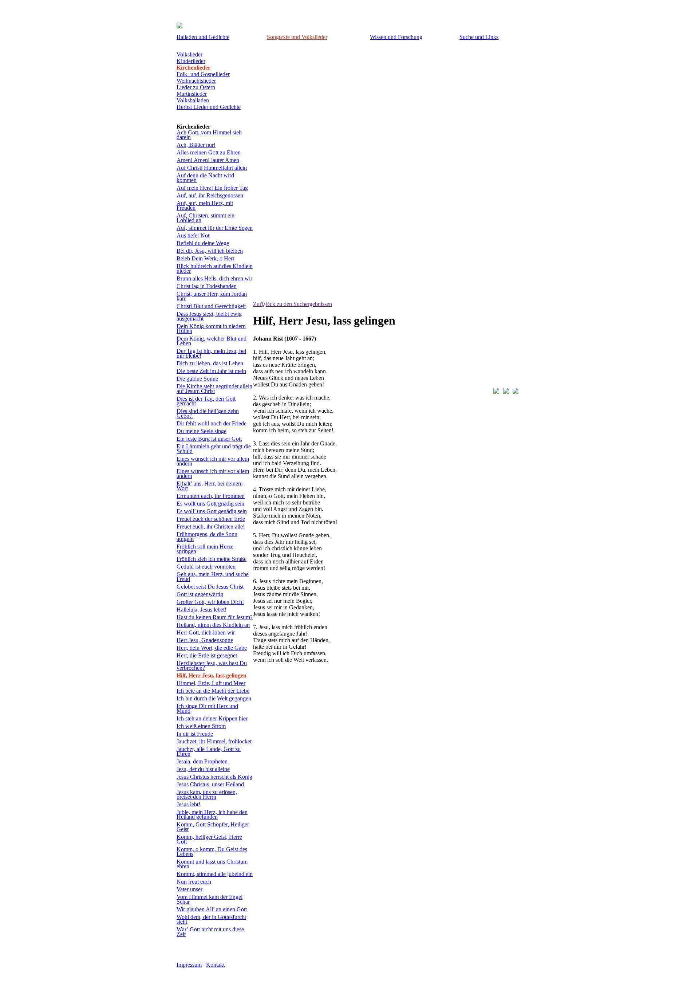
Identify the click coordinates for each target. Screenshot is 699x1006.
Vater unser (189, 889)
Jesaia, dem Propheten (202, 761)
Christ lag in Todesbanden (207, 286)
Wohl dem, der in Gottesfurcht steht (211, 919)
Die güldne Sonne (197, 379)
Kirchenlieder (193, 67)
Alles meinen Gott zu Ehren (209, 152)
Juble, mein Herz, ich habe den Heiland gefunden (212, 814)
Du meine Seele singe (201, 431)
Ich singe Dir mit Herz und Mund (207, 708)
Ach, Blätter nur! (196, 145)
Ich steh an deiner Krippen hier (212, 718)
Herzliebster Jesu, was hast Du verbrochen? (212, 665)
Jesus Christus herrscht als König (214, 777)
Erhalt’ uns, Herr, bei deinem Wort (209, 485)
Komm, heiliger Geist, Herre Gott (209, 839)
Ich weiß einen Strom (201, 726)
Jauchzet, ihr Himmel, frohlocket (214, 741)
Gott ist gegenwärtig (200, 594)
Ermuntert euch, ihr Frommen (211, 496)
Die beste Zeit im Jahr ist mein (211, 371)
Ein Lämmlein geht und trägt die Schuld (214, 448)
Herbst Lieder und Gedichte (209, 107)
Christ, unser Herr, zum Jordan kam (212, 296)
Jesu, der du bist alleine (203, 769)
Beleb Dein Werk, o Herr (205, 258)
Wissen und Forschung (396, 37)
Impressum (189, 965)
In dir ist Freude (195, 734)
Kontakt (215, 965)
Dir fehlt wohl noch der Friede (211, 423)
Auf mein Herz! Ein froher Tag (212, 188)
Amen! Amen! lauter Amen (208, 160)
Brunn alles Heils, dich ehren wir (214, 278)
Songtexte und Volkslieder (297, 37)
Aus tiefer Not (193, 235)
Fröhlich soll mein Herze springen (205, 548)
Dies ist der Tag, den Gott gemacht (206, 401)
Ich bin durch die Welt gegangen (214, 698)
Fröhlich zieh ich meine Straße (211, 559)
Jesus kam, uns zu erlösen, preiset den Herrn (207, 794)
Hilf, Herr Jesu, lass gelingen (211, 675)
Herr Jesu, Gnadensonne (205, 640)
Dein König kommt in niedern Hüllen (211, 328)
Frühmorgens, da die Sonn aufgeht (207, 536)
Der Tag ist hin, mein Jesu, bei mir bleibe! (211, 353)
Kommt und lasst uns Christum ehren (212, 863)
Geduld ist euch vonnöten (206, 566)
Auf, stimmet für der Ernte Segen (215, 228)
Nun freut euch (194, 882)
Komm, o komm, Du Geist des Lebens (212, 851)
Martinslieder (192, 94)
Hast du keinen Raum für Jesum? (215, 617)
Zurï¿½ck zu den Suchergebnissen (292, 304)
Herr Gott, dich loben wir (206, 632)
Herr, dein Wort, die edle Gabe (212, 648)
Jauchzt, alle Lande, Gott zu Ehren (209, 751)
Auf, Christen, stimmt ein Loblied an (205, 217)
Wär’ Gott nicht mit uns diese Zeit (210, 931)
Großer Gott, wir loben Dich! (210, 602)
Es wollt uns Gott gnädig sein (210, 503)
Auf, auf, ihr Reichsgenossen (210, 195)
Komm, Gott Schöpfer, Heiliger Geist (213, 826)
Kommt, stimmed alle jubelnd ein (215, 874)
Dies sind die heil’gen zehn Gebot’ (208, 413)
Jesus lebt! (188, 804)
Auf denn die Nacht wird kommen (205, 177)
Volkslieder (189, 54)
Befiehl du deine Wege (203, 243)
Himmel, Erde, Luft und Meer (211, 683)
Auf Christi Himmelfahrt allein (212, 168)
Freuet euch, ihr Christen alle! (211, 526)
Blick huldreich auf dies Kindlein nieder (215, 268)
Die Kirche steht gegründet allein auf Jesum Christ (214, 388)
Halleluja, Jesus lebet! (201, 609)
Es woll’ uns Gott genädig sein (212, 511)
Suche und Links (478, 37)
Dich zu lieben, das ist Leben (210, 363)
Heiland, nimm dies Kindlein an (213, 625)
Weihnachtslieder (196, 81)
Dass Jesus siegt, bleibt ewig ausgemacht (209, 316)
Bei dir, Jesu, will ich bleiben (210, 251)
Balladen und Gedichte (203, 37)
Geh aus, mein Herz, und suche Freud (213, 576)
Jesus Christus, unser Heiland (210, 784)
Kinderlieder (191, 61)
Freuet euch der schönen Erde (211, 519)
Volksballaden (193, 100)
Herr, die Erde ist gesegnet (207, 655)
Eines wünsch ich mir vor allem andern (213, 461)
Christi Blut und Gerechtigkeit (211, 306)
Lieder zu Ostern (196, 87)
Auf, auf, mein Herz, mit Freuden (205, 205)
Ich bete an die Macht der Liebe (213, 691)
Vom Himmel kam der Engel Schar (209, 899)
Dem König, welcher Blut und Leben (211, 340)
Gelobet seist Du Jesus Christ (210, 586)
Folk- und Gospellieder (203, 74)
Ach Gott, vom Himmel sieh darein (209, 134)
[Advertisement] (338, 694)
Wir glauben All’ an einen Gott (212, 909)
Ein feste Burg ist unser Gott (209, 439)
